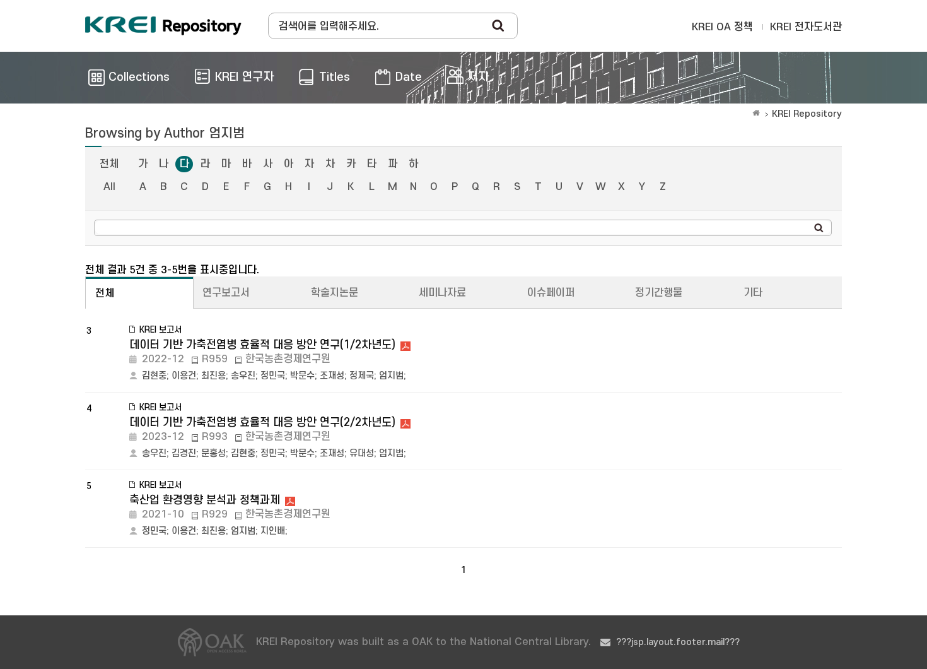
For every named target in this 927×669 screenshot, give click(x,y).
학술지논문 (334, 293)
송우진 (243, 375)
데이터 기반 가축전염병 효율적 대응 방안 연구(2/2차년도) (262, 423)
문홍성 (213, 453)
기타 (752, 293)
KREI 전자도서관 (806, 27)
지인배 (272, 531)
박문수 (302, 375)
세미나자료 (442, 293)
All (109, 186)
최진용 (213, 375)
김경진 (184, 453)
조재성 (332, 375)
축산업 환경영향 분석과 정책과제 (204, 500)
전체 (109, 164)
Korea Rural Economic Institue (163, 26)
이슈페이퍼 (550, 293)
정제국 (361, 375)
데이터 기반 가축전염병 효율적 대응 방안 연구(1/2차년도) (262, 345)
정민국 (272, 375)
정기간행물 (658, 293)
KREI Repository (807, 114)
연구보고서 (226, 293)
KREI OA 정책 (722, 27)
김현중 (154, 375)
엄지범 (391, 375)
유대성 (361, 453)
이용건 (184, 375)
